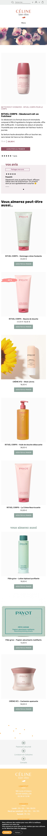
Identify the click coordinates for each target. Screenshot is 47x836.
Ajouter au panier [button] (23, 264)
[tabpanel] (23, 181)
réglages (23, 828)
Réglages (17, 832)
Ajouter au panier (16, 149)
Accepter (7, 832)
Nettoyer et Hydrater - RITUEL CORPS (18, 107)
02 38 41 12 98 (23, 796)
